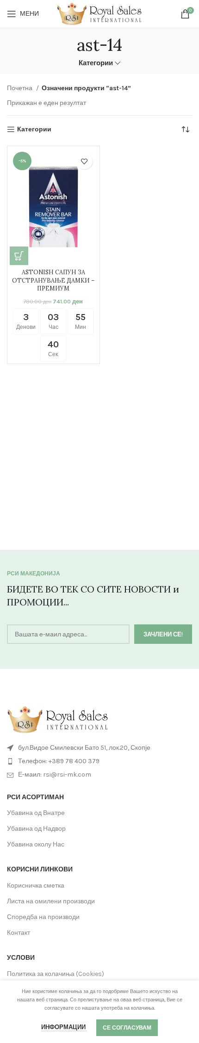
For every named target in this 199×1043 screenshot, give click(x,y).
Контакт (18, 933)
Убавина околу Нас (35, 844)
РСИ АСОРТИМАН (35, 797)
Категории (96, 63)
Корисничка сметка (35, 885)
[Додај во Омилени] (84, 161)
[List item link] (99, 761)
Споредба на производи (43, 917)
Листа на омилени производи (51, 901)
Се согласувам (127, 1027)
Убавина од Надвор (36, 829)
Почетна (20, 88)
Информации (64, 1027)
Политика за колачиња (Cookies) (55, 974)
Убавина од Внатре (36, 813)
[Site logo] (99, 13)
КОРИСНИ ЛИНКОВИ (40, 869)
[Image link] (58, 719)
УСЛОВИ (21, 958)
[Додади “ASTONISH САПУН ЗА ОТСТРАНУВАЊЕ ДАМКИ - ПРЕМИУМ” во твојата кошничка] (19, 256)
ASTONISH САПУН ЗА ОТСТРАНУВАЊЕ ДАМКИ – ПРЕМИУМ (53, 280)
